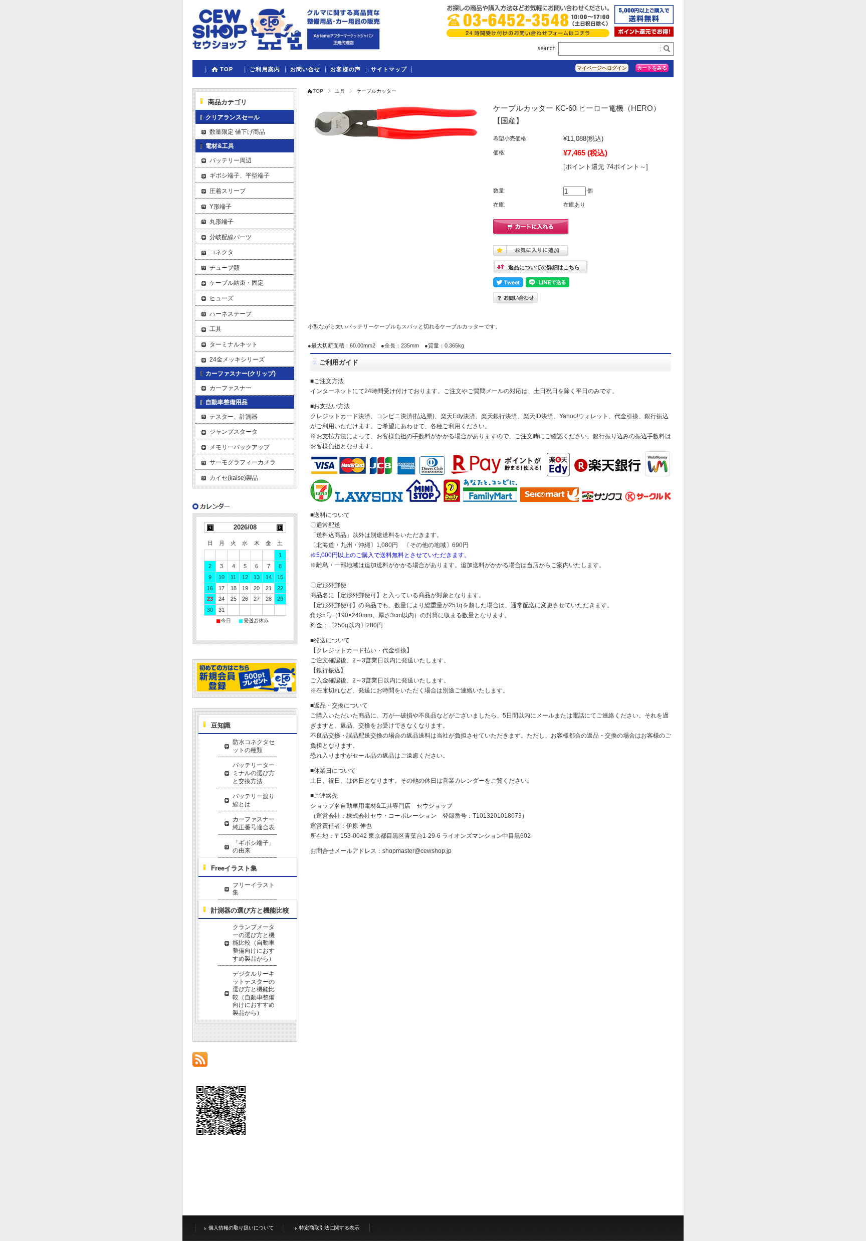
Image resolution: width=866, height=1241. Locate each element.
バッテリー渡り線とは (254, 800)
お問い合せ (305, 69)
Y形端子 (220, 206)
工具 (340, 91)
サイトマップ (389, 69)
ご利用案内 (265, 69)
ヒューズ (221, 298)
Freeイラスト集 (234, 868)
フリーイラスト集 (254, 889)
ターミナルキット (233, 344)
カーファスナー (230, 388)
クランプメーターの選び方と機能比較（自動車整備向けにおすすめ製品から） (254, 943)
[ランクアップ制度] (644, 34)
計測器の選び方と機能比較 (250, 910)
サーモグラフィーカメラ (242, 462)
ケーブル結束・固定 (236, 282)
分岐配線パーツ (230, 237)
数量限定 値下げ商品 (237, 131)
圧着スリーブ (227, 191)
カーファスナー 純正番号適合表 (255, 823)
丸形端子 (221, 221)
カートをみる (652, 68)
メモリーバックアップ (239, 447)
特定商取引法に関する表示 (329, 1227)
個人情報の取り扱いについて (241, 1227)
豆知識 (221, 725)
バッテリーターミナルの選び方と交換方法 (254, 773)
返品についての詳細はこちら (544, 267)
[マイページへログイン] (246, 689)
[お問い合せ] (528, 34)
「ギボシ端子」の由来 (254, 846)
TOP (226, 69)
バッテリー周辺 (230, 160)
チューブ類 (224, 267)
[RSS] (199, 1061)
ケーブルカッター (376, 91)
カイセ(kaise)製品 (233, 477)
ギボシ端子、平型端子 (239, 175)
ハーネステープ (230, 313)
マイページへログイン (602, 68)
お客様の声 (345, 69)
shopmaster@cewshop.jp (417, 850)
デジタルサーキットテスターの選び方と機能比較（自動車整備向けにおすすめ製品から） (254, 993)
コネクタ (221, 252)
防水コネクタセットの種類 (254, 746)
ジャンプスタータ (233, 431)
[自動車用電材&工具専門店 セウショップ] (286, 47)
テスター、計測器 (233, 416)
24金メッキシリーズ (237, 359)
